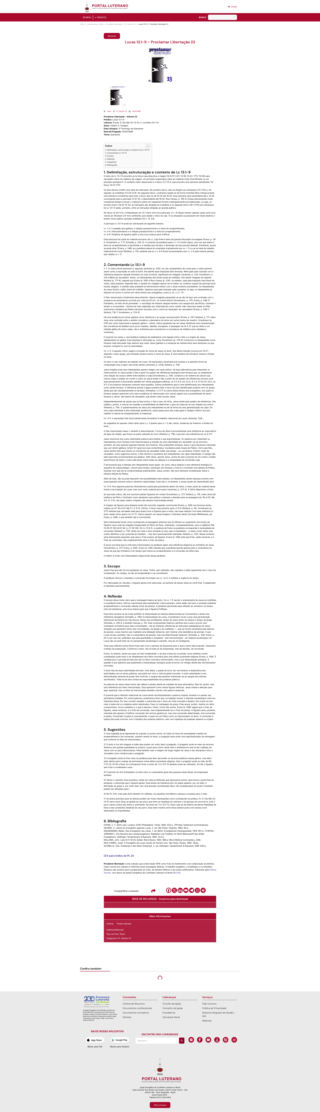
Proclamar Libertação (114, 24)
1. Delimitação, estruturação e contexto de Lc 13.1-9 (127, 150)
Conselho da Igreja (172, 1008)
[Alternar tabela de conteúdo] (146, 146)
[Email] (185, 890)
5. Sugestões (110, 162)
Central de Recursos (134, 1003)
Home (82, 24)
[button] (112, 36)
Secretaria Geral (171, 1017)
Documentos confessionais (137, 1008)
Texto (122, 934)
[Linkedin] (180, 890)
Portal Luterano (124, 923)
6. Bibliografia (111, 165)
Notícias (127, 1017)
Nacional (119, 929)
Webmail (206, 1020)
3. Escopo (109, 156)
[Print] (203, 890)
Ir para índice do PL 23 (120, 855)
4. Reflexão (110, 159)
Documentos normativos (136, 1012)
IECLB (177, 872)
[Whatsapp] (197, 890)
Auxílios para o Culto (95, 24)
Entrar (234, 6)
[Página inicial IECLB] (87, 6)
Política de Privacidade (214, 1008)
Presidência (168, 1012)
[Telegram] (191, 890)
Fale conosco (209, 1003)
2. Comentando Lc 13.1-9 (115, 153)
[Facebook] (168, 890)
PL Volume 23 (130, 24)
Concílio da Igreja (171, 1003)
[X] (174, 890)
